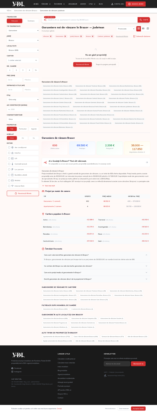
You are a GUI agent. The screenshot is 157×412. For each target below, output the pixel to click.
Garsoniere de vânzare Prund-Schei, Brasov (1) (95, 123)
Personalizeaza (110, 408)
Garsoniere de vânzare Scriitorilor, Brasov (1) (94, 119)
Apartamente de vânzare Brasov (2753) (56, 336)
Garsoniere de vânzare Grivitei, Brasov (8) (57, 102)
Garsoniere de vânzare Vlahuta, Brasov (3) (128, 111)
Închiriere (59, 4)
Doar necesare (124, 408)
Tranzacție (12, 17)
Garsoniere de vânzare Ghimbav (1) (55, 327)
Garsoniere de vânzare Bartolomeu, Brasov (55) (125, 86)
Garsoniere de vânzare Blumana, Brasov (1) (58, 127)
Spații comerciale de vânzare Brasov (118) (57, 341)
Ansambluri (72, 4)
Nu (34, 138)
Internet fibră (17, 186)
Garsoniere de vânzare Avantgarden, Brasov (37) (59, 90)
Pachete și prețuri (64, 386)
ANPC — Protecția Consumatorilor (114, 372)
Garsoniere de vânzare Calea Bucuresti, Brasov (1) (97, 115)
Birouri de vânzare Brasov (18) (108, 341)
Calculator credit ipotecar (66, 359)
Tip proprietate (13, 26)
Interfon (16, 153)
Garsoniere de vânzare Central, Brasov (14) (90, 98)
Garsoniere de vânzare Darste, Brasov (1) (129, 123)
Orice (12, 138)
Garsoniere (61, 36)
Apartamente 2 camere (52, 206)
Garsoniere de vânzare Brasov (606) (55, 318)
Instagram (17, 372)
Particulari (23, 129)
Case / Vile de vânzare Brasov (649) (86, 336)
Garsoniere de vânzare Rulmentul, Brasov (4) (58, 111)
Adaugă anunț (135, 4)
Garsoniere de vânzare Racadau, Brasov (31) (95, 90)
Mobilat (10, 134)
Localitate (11, 46)
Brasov (90, 36)
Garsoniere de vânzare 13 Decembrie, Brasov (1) (59, 123)
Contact (60, 398)
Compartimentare (14, 115)
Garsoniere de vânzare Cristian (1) (82, 327)
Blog (101, 4)
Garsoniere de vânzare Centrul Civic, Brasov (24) (127, 94)
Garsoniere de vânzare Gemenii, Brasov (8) (89, 102)
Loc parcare (17, 169)
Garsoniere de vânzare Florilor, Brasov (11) (123, 98)
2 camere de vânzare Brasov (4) (82, 309)
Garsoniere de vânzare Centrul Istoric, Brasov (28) (59, 94)
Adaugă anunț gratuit (65, 382)
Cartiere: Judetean (105, 36)
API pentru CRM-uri (64, 390)
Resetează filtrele (22, 193)
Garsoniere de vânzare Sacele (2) (111, 318)
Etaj (8, 95)
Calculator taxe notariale (66, 363)
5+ (36, 70)
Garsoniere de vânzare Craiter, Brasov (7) (122, 102)
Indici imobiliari (63, 367)
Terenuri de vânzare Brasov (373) (113, 336)
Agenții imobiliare (64, 374)
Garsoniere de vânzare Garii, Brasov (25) (93, 94)
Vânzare (46, 4)
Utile (92, 4)
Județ (9, 36)
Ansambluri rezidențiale (66, 378)
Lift (14, 158)
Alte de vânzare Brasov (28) (85, 341)
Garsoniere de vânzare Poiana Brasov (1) (112, 323)
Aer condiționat (18, 147)
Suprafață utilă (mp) (16, 85)
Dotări (10, 143)
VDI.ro (9, 11)
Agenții (83, 4)
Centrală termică (19, 164)
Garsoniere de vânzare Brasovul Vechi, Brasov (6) (89, 106)
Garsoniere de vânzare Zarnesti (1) (83, 323)
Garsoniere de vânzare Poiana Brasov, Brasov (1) (59, 115)
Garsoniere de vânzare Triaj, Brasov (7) (56, 106)
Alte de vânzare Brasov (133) (137, 336)
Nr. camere (11, 66)
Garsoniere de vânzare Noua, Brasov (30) (128, 90)
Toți (11, 129)
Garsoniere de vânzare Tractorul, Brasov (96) (91, 86)
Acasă (36, 4)
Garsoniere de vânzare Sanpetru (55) (84, 318)
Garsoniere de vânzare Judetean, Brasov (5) (125, 106)
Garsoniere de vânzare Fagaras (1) (55, 323)
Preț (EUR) (11, 75)
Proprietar (11, 125)
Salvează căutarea (141, 36)
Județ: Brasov (76, 36)
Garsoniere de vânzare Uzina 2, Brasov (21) (57, 98)
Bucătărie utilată (19, 175)
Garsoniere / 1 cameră (52, 201)
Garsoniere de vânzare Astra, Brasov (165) (57, 86)
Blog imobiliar (62, 370)
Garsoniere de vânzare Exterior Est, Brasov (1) (128, 119)
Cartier (10, 56)
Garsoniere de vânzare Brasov (25, 11)
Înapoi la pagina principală (106, 64)
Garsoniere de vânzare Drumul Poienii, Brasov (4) (93, 111)
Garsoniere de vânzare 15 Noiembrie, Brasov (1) (59, 119)
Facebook (17, 368)
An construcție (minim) (17, 105)
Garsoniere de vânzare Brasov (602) (55, 309)
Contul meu (117, 4)
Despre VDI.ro (63, 394)
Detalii (59, 409)
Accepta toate (138, 409)
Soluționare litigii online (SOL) (114, 375)
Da (23, 138)
